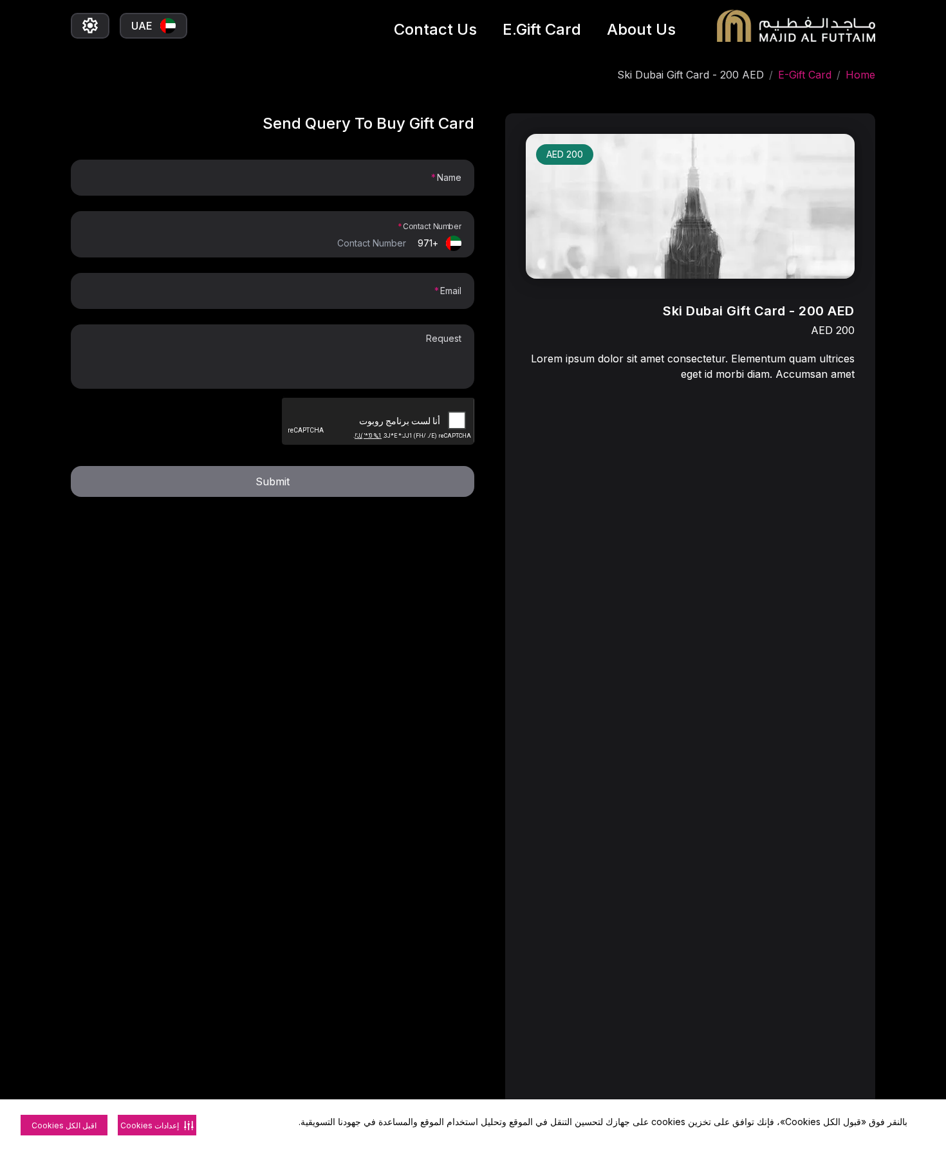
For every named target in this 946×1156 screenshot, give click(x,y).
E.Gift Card (542, 29)
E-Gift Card (804, 74)
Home (860, 74)
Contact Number (432, 225)
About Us (641, 29)
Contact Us (435, 29)
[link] (690, 206)
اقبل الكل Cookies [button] (64, 1125)
